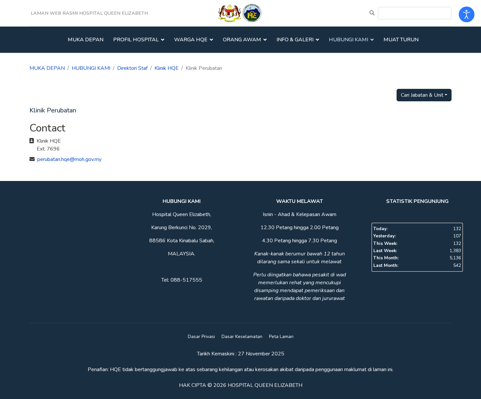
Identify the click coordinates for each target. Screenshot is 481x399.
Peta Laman (281, 336)
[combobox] (415, 13)
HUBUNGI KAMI (348, 39)
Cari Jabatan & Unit (422, 95)
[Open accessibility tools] (466, 14)
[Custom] (372, 13)
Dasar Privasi (201, 336)
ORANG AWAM (242, 39)
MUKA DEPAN (85, 39)
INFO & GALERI (294, 39)
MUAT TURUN (401, 39)
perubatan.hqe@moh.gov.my (69, 159)
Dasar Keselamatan (242, 336)
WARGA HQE (190, 39)
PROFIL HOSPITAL (136, 39)
